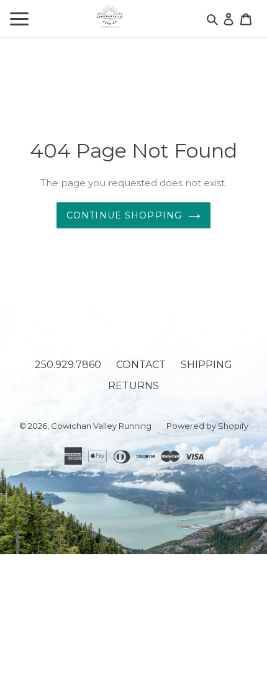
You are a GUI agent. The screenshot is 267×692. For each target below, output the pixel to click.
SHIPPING (206, 365)
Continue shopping (124, 215)
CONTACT (141, 365)
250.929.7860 (68, 365)
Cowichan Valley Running (101, 426)
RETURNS (133, 386)
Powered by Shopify (207, 426)
